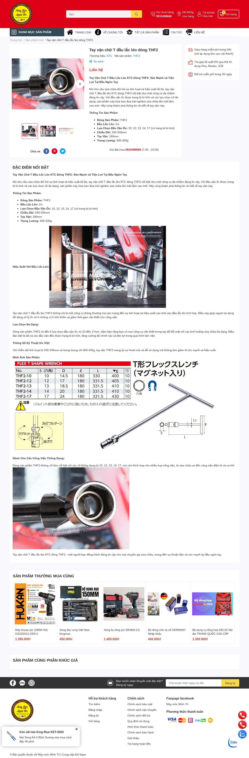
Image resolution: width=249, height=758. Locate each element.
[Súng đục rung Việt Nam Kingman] (79, 603)
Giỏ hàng (94, 721)
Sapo (83, 754)
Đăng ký (230, 683)
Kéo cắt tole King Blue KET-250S (41, 732)
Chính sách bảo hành (140, 732)
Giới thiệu (133, 738)
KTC (110, 55)
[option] (48, 83)
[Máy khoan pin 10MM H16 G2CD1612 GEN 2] (35, 603)
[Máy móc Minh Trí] (34, 14)
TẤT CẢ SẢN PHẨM (147, 32)
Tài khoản (209, 12)
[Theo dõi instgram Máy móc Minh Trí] (31, 682)
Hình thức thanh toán (140, 726)
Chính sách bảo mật (139, 704)
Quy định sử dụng (138, 721)
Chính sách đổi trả (138, 715)
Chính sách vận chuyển (141, 709)
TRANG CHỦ (83, 32)
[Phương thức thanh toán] (190, 720)
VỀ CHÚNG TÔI (113, 32)
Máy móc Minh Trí (177, 704)
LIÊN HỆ (199, 32)
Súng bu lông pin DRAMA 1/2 (122, 629)
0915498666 (164, 16)
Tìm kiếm (94, 704)
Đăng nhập (208, 16)
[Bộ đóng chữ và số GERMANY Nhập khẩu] (168, 603)
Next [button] (80, 84)
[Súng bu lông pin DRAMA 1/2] (124, 603)
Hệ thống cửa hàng (188, 14)
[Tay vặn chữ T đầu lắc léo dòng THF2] (48, 83)
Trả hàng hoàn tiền (139, 743)
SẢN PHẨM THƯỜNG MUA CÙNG (43, 575)
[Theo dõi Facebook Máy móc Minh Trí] (13, 682)
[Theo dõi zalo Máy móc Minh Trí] (22, 682)
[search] (136, 14)
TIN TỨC (176, 32)
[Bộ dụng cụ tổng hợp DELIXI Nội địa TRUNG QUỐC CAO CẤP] (212, 603)
